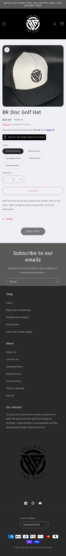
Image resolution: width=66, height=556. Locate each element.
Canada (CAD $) (31, 525)
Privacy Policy (13, 381)
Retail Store (12, 324)
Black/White (15, 152)
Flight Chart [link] (33, 231)
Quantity (6, 173)
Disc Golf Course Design (19, 332)
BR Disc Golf (27, 547)
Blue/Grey (35, 152)
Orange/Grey (15, 159)
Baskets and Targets (17, 317)
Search (10, 396)
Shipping (6, 124)
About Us (11, 352)
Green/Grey (14, 166)
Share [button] (9, 219)
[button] (4, 23)
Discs (9, 303)
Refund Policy (13, 374)
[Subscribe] (56, 282)
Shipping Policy (14, 367)
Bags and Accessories (18, 310)
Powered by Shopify (43, 547)
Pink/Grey (36, 159)
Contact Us (12, 359)
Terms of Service (15, 388)
